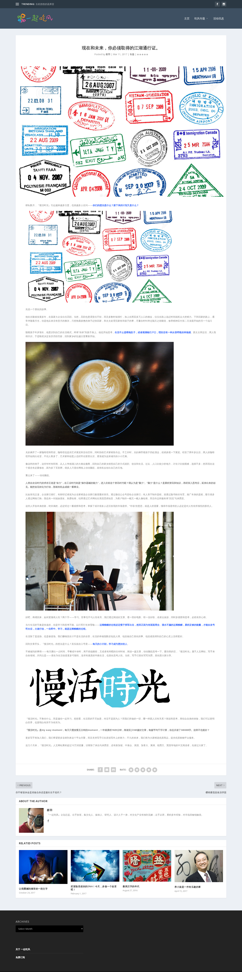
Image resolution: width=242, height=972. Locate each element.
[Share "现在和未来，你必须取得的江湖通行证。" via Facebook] (100, 769)
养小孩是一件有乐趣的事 (188, 886)
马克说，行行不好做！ (47, 4)
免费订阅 (20, 957)
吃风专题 (199, 18)
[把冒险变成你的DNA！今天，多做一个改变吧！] (95, 866)
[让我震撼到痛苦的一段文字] (43, 867)
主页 (186, 18)
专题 (132, 54)
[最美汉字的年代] (147, 865)
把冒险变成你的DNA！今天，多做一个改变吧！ (94, 888)
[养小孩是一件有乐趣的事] (199, 866)
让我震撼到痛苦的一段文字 (33, 888)
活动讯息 (218, 18)
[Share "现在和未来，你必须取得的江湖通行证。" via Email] (107, 769)
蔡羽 (108, 54)
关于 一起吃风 (23, 949)
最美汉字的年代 (131, 886)
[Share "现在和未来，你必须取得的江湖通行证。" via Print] (113, 769)
